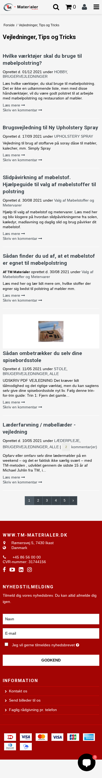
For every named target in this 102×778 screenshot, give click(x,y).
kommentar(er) (81, 447)
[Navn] (51, 618)
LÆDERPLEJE (66, 440)
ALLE (54, 374)
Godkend (51, 660)
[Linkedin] (21, 569)
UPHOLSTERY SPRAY (73, 136)
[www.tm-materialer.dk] (25, 7)
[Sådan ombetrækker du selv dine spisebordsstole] (51, 331)
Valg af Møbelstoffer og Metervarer (48, 274)
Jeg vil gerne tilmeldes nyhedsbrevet (48, 644)
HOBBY (60, 72)
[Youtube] (12, 569)
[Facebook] (4, 569)
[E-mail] (51, 633)
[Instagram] (29, 569)
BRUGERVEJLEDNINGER (25, 76)
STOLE (60, 369)
